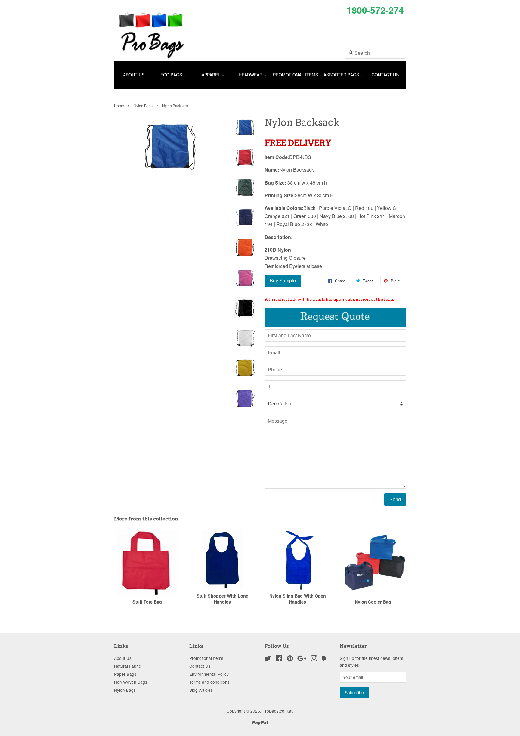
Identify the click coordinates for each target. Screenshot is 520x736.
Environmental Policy (209, 674)
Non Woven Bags (130, 682)
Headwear (251, 75)
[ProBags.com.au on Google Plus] (301, 659)
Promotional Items (296, 75)
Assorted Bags (341, 75)
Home (119, 105)
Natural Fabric (127, 666)
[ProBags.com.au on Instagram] (314, 659)
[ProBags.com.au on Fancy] (323, 659)
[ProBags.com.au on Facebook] (278, 659)
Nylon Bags (143, 105)
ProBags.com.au (278, 711)
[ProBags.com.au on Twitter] (268, 659)
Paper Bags (125, 674)
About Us (133, 75)
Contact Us (385, 75)
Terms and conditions (209, 682)
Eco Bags (171, 75)
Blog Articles (201, 690)
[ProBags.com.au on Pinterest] (289, 659)
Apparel (211, 75)
